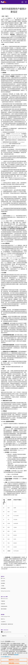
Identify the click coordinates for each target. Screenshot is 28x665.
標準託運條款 (3, 588)
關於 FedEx (3, 578)
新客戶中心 (3, 619)
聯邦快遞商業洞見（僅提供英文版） (7, 624)
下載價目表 (3, 601)
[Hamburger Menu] (26, 1)
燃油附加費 (3, 603)
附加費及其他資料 (4, 606)
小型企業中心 (3, 621)
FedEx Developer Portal (5, 616)
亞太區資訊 (3, 580)
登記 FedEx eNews (4, 598)
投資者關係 (3, 583)
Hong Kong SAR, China (7, 631)
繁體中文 (4, 635)
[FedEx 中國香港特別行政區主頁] (4, 2)
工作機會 (2, 585)
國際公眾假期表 (3, 608)
